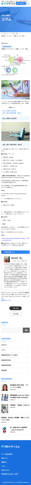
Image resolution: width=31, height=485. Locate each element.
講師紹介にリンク (6, 300)
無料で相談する (20, 3)
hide (13, 107)
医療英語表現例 (6, 46)
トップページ (5, 33)
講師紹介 (4, 462)
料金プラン (4, 458)
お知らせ (4, 345)
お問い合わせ (5, 470)
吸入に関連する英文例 (9, 111)
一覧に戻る (15, 308)
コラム (3, 350)
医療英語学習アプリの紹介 (9, 355)
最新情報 (4, 370)
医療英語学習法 (6, 360)
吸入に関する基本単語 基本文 (11, 113)
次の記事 (15, 314)
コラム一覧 (15, 33)
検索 (26, 330)
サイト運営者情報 (6, 454)
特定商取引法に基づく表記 (9, 474)
